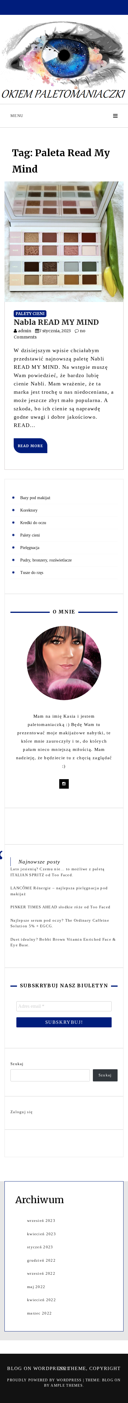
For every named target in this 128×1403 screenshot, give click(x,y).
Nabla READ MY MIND (56, 322)
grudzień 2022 (41, 1260)
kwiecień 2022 (41, 1300)
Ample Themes (67, 1385)
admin (24, 330)
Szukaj (17, 1064)
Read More (30, 446)
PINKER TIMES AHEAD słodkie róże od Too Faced (60, 907)
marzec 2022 (39, 1313)
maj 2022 (36, 1287)
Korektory (29, 510)
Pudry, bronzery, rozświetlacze (46, 560)
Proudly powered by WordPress (45, 1380)
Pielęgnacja (29, 547)
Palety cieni (30, 313)
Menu (16, 115)
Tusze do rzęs (31, 572)
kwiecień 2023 (41, 1234)
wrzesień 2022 (41, 1273)
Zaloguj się (21, 1112)
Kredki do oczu (33, 523)
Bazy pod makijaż (35, 498)
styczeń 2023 (40, 1247)
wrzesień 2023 (41, 1220)
